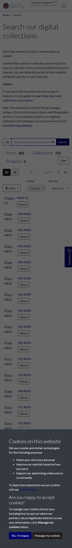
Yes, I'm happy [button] (20, 535)
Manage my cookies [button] (47, 535)
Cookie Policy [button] (28, 489)
